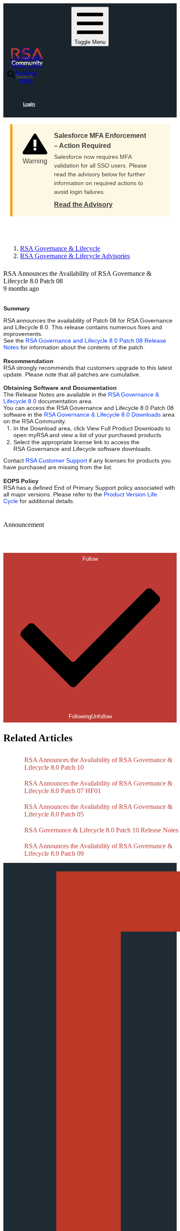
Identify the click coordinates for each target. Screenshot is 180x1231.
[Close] (155, 132)
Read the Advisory (83, 204)
